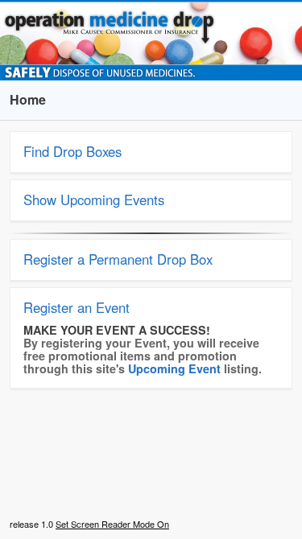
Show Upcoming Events (93, 199)
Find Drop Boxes (72, 151)
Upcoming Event (174, 368)
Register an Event (76, 307)
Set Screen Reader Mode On (112, 523)
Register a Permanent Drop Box (118, 259)
